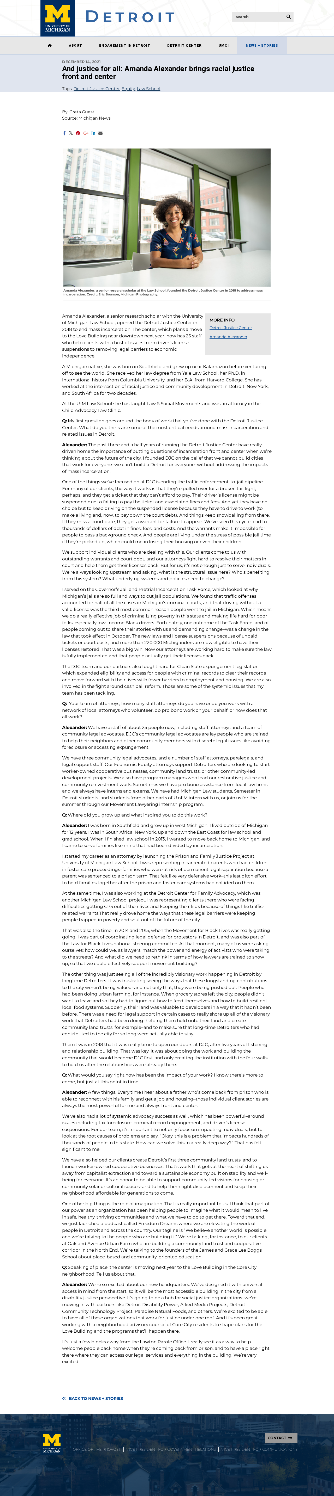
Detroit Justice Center (97, 88)
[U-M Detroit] (107, 18)
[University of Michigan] (51, 1443)
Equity (128, 88)
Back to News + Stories (96, 1398)
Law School (148, 88)
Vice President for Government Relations (171, 1449)
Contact (277, 1438)
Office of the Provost (97, 1449)
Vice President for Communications (259, 1449)
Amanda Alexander (228, 336)
